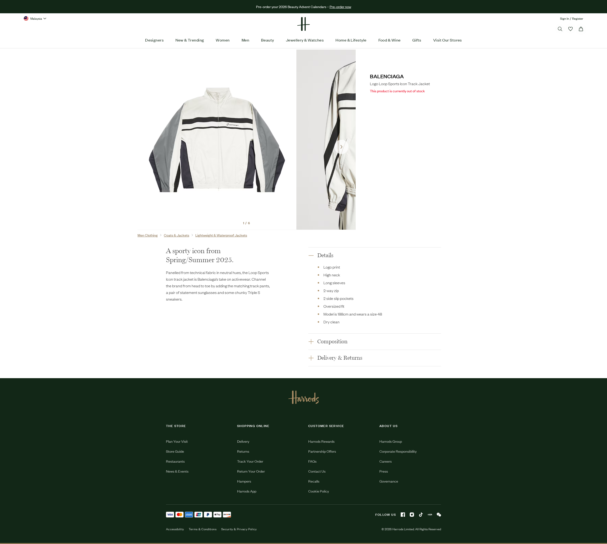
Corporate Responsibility (398, 451)
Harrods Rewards (321, 441)
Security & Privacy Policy (239, 529)
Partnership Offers (322, 451)
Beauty (267, 39)
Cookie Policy (318, 490)
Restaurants (175, 461)
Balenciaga (387, 76)
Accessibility (175, 529)
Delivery (243, 441)
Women (223, 39)
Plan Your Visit (177, 441)
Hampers (244, 481)
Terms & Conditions (202, 529)
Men (245, 39)
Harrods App (246, 490)
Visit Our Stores (447, 39)
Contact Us (317, 471)
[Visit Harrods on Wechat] (439, 514)
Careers (385, 461)
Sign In (564, 18)
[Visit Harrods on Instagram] (412, 514)
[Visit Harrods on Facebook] (403, 514)
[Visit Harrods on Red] (430, 514)
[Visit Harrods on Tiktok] (421, 514)
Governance (388, 481)
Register (577, 18)
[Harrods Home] (303, 24)
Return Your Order (251, 471)
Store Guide (175, 451)
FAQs (312, 461)
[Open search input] (560, 29)
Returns (243, 451)
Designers (154, 39)
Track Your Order (250, 461)
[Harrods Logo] (303, 397)
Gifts (416, 39)
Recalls (313, 481)
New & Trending (189, 39)
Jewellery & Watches (305, 39)
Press (383, 471)
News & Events (177, 471)
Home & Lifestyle (351, 39)
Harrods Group (390, 441)
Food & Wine (389, 39)
